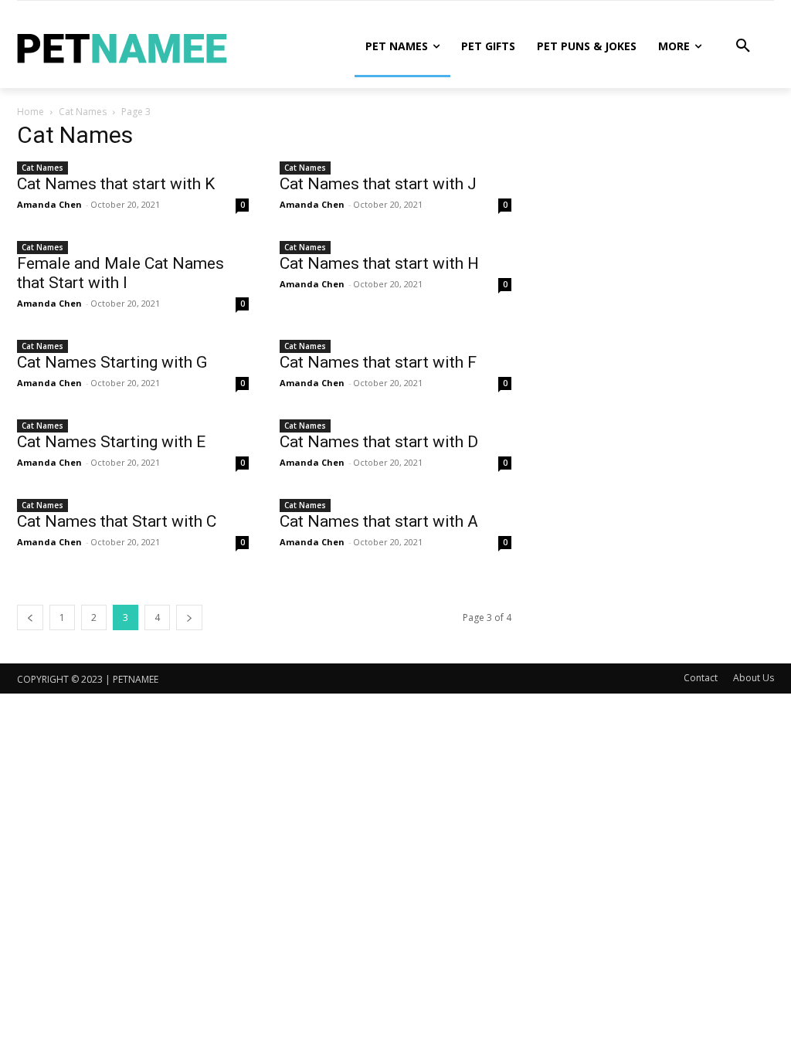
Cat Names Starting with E (111, 442)
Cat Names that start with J (378, 184)
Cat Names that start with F (378, 362)
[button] (743, 46)
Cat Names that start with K (116, 184)
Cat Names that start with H (379, 263)
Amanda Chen (49, 204)
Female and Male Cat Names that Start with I (120, 273)
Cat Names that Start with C (116, 521)
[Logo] (122, 53)
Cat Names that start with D (379, 442)
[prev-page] (30, 617)
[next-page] (189, 617)
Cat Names (83, 111)
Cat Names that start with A (379, 521)
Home (30, 111)
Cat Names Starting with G (112, 362)
